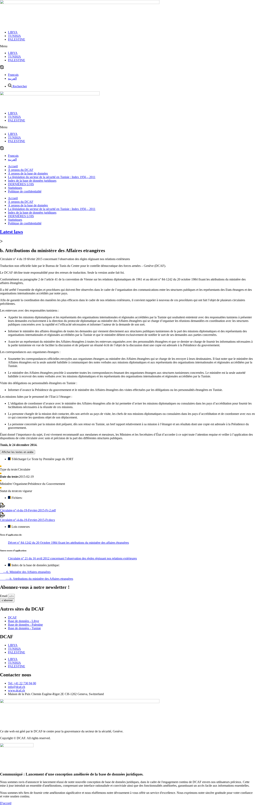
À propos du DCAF (20, 170)
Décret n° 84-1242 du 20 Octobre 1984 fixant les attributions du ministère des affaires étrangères (68, 542)
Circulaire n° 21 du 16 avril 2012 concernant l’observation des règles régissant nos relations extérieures (72, 558)
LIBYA (13, 32)
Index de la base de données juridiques (32, 180)
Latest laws (11, 231)
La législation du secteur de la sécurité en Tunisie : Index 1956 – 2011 (51, 177)
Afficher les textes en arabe (17, 452)
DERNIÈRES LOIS (21, 184)
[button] (127, 46)
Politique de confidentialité (24, 191)
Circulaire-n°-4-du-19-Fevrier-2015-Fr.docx (27, 520)
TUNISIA (14, 35)
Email (4, 596)
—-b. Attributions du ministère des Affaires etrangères (36, 578)
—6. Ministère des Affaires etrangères (25, 572)
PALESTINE (16, 39)
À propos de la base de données (28, 173)
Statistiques (15, 187)
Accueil (13, 166)
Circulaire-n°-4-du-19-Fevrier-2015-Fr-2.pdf (28, 510)
